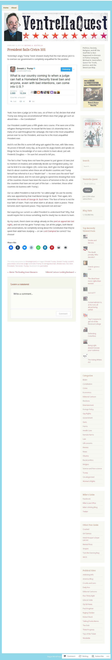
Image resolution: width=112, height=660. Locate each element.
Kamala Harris (88, 435)
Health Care (87, 430)
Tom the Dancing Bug (91, 553)
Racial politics (88, 460)
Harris (85, 426)
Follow (87, 190)
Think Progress (88, 629)
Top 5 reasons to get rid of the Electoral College (94, 321)
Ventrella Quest (90, 179)
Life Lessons (87, 443)
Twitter (85, 511)
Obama (86, 456)
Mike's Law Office (89, 503)
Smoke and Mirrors (92, 241)
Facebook (86, 499)
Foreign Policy (88, 409)
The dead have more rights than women (94, 281)
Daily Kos (86, 587)
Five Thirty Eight (89, 596)
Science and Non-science (92, 468)
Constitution (87, 384)
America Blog (88, 579)
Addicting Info (88, 575)
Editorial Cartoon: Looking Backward (61, 272)
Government (87, 418)
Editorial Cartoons (90, 591)
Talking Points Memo (91, 621)
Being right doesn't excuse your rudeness (94, 347)
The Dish (86, 625)
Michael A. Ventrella (33, 45)
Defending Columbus (92, 334)
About (14, 7)
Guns (85, 422)
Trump (26, 266)
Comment (63, 313)
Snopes (86, 548)
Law (84, 439)
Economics (87, 392)
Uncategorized (31, 261)
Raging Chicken (88, 613)
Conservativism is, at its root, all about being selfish (95, 306)
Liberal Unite (88, 600)
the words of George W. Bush (30, 199)
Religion (86, 464)
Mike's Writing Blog (90, 507)
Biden (85, 380)
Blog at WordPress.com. (56, 656)
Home (5, 7)
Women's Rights (89, 481)
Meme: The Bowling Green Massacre (22, 272)
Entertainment (88, 405)
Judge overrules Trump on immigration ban (40, 264)
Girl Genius (87, 533)
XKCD (85, 557)
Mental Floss (87, 544)
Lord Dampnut (49, 231)
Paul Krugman (88, 608)
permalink (44, 266)
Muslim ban (61, 264)
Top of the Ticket (89, 634)
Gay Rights (87, 413)
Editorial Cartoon (89, 397)
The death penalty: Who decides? (93, 254)
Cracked (86, 529)
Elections (86, 401)
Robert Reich (88, 617)
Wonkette (86, 638)
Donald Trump (50, 261)
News (85, 452)
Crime (85, 388)
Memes (85, 447)
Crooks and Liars (89, 583)
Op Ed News (87, 604)
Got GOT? (91, 293)
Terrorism (19, 266)
